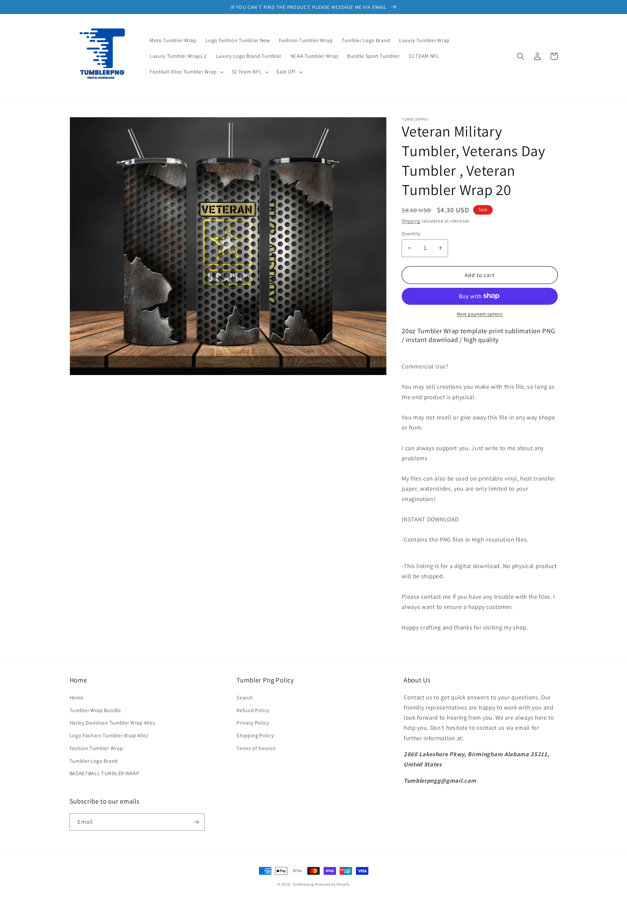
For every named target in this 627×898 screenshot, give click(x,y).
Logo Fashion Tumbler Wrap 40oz (109, 735)
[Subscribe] (196, 822)
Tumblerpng (303, 884)
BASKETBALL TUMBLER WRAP (104, 773)
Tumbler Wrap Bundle (95, 710)
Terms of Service (256, 748)
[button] (186, 72)
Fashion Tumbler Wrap (96, 748)
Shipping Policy (255, 735)
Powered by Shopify (332, 884)
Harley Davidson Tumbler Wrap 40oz (112, 722)
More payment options (480, 314)
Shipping (411, 220)
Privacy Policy (252, 722)
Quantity (411, 233)
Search (244, 697)
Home (77, 697)
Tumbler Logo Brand (94, 761)
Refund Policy (252, 710)
